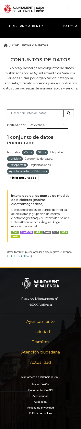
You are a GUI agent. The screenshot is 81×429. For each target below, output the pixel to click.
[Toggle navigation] (72, 9)
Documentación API (40, 390)
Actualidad (40, 362)
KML (38, 232)
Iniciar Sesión (40, 384)
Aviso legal (40, 401)
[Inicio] (6, 45)
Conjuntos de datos (30, 45)
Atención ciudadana (40, 352)
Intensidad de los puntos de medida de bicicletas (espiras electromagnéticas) (40, 200)
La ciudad (40, 331)
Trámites (40, 342)
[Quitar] (31, 152)
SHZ (55, 232)
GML (15, 232)
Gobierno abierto (26, 26)
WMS (15, 236)
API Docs (26, 256)
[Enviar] (69, 113)
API (13, 256)
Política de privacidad (40, 407)
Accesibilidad (40, 396)
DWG (47, 232)
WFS (64, 232)
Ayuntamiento (40, 321)
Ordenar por (16, 125)
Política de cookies (40, 413)
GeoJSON (26, 232)
